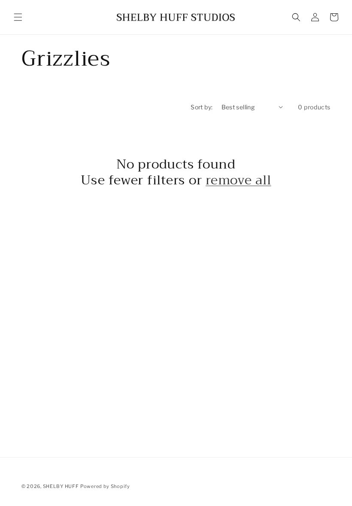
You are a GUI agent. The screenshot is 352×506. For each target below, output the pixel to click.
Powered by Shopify (105, 486)
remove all (238, 180)
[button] (18, 17)
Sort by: (201, 107)
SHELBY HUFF (61, 486)
